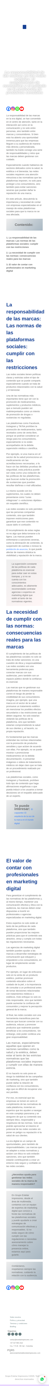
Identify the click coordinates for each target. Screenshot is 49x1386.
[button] (24, 27)
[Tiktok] (19, 1334)
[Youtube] (21, 109)
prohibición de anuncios (17, 549)
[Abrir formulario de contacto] (42, 1379)
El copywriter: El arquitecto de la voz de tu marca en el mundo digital (24, 816)
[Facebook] (8, 109)
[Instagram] (13, 109)
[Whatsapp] (17, 109)
